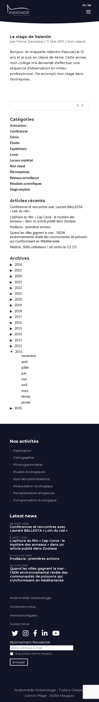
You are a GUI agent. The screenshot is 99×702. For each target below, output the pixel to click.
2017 (18, 317)
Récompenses (19, 172)
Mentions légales (23, 615)
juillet (25, 367)
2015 (18, 328)
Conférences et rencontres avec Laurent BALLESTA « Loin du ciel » (38, 529)
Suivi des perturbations (31, 479)
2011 (19, 352)
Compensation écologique (35, 500)
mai (23, 379)
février (25, 396)
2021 (18, 293)
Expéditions (18, 149)
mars (24, 391)
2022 (18, 288)
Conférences (19, 131)
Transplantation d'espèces (34, 493)
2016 (18, 322)
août (24, 362)
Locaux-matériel (21, 160)
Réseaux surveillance (24, 178)
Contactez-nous (22, 607)
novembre (28, 356)
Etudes (15, 143)
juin (23, 373)
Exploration (22, 450)
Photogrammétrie (28, 465)
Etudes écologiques (29, 472)
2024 (18, 276)
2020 (18, 299)
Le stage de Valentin (30, 37)
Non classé (76, 41)
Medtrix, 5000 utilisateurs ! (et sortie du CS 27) (43, 247)
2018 (18, 311)
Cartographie (23, 457)
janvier (26, 402)
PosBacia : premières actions (30, 227)
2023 (18, 282)
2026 (18, 264)
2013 (18, 340)
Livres (14, 154)
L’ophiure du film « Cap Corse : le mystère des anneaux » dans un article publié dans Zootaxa (37, 544)
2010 (18, 408)
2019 (18, 305)
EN (89, 5)
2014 (18, 334)
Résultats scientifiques (25, 184)
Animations (18, 125)
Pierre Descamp (30, 41)
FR (84, 5)
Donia (14, 137)
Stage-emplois (20, 189)
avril (24, 385)
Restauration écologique (33, 486)
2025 (18, 270)
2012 (18, 346)
